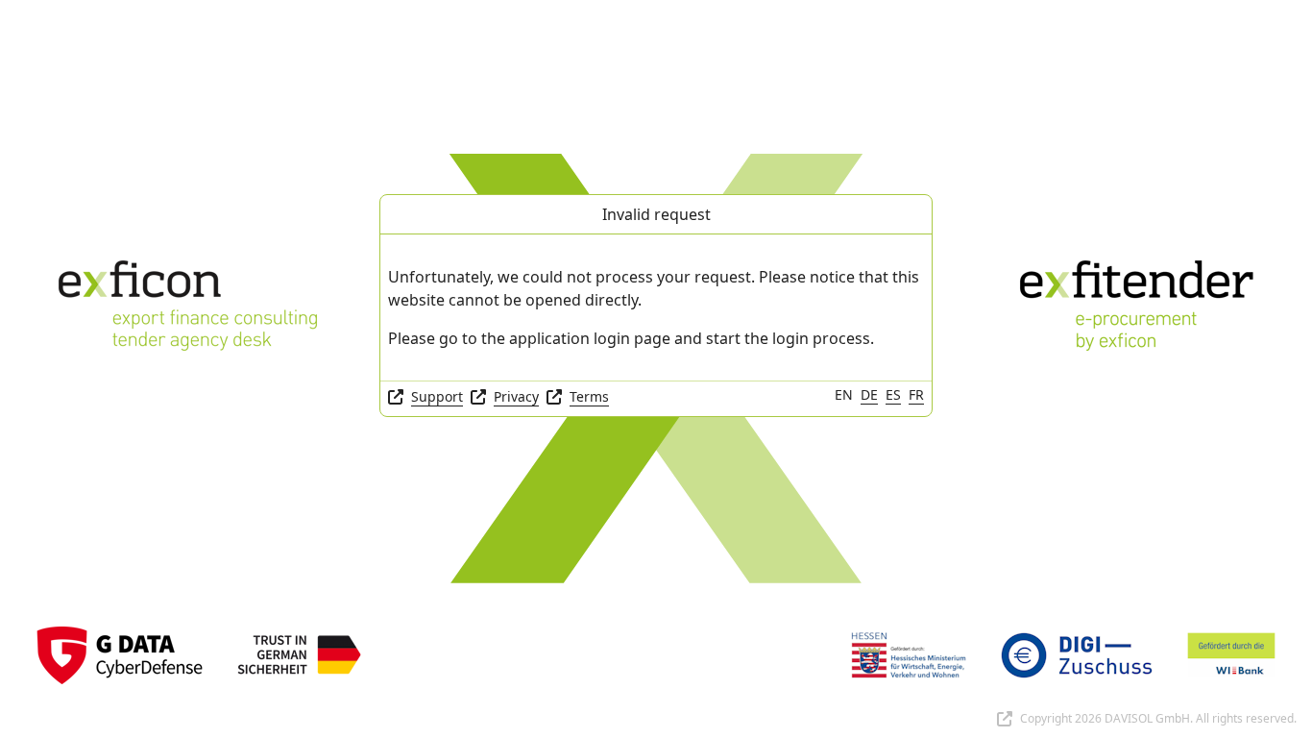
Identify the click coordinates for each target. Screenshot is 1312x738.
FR (916, 394)
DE (869, 394)
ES (893, 394)
